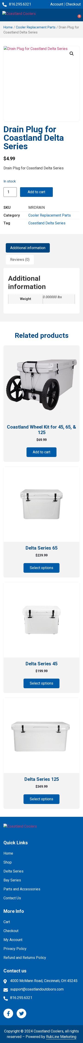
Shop (7, 862)
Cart (6, 922)
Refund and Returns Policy (24, 957)
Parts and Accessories (21, 889)
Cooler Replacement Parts (36, 27)
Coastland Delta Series (46, 223)
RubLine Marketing (61, 1037)
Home (8, 27)
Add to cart (36, 192)
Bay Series (12, 880)
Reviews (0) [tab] (20, 259)
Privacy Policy (15, 949)
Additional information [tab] (27, 248)
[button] (75, 15)
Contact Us (12, 898)
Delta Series (13, 871)
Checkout (10, 931)
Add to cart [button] (41, 452)
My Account (12, 940)
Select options (41, 568)
